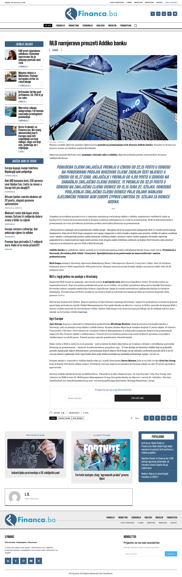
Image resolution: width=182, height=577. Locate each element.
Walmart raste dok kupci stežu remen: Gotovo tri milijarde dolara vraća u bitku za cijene (23, 216)
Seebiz (61, 295)
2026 (21, 152)
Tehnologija (24, 86)
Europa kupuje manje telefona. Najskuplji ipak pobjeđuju (22, 169)
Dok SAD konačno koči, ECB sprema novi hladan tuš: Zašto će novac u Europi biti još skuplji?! (24, 184)
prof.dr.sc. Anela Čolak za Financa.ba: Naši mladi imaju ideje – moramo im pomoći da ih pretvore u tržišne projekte (158, 447)
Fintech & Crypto (13, 208)
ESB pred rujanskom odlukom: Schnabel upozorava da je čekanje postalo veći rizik (29, 56)
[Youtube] (175, 14)
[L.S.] (51, 412)
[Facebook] (153, 14)
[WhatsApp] (163, 418)
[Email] (174, 418)
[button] (136, 25)
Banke (55, 50)
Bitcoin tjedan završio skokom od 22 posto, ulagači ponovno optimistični (23, 200)
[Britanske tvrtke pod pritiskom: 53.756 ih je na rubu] (10, 95)
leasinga (82, 311)
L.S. (63, 413)
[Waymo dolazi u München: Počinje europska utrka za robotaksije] (10, 76)
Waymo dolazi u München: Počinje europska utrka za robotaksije (28, 77)
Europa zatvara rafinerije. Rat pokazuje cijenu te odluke (21, 230)
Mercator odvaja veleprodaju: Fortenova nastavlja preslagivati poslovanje (30, 112)
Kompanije (23, 121)
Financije (23, 67)
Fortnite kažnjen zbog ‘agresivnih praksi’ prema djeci (102, 476)
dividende (90, 148)
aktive (124, 281)
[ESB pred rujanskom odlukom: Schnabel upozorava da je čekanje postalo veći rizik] (10, 54)
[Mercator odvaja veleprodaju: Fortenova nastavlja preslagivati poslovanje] (10, 111)
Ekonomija (10, 192)
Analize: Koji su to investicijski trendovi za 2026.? (155, 475)
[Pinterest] (157, 418)
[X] (169, 14)
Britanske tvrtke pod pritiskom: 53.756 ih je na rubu (30, 95)
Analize (22, 102)
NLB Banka (78, 418)
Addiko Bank (64, 418)
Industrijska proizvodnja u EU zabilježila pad (35, 472)
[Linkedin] (164, 14)
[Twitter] (39, 561)
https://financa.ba (31, 499)
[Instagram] (158, 14)
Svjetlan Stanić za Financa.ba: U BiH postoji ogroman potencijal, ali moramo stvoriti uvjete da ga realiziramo (157, 463)
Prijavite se (171, 554)
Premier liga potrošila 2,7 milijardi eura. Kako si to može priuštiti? (23, 243)
